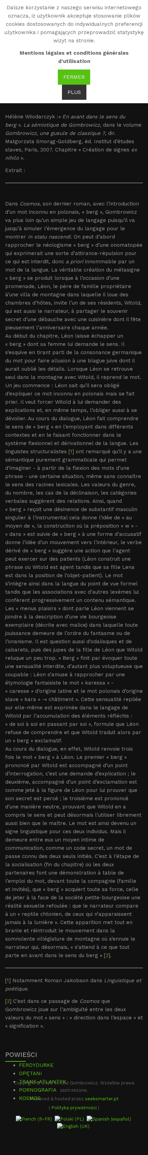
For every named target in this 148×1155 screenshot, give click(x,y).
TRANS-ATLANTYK (42, 1082)
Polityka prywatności (74, 1107)
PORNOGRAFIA (37, 1090)
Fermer (74, 77)
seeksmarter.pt (102, 1098)
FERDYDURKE (36, 1065)
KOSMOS (30, 1098)
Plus (74, 92)
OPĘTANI (30, 1073)
